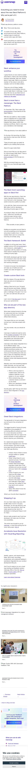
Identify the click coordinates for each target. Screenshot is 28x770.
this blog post (16, 299)
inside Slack (12, 456)
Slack (18, 478)
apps (20, 118)
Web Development (9, 20)
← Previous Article (6, 695)
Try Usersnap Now (15, 61)
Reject (14, 766)
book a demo (13, 572)
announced (22, 246)
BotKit (19, 248)
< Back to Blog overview (8, 702)
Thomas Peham (10, 19)
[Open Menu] (25, 2)
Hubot (19, 474)
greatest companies (13, 335)
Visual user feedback (13, 743)
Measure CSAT (11, 746)
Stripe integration (16, 461)
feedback (11, 487)
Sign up (22, 570)
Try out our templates (14, 722)
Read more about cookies (13, 759)
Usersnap (6, 525)
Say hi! (17, 527)
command (15, 490)
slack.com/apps (8, 157)
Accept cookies (14, 763)
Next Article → (21, 695)
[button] (15, 577)
